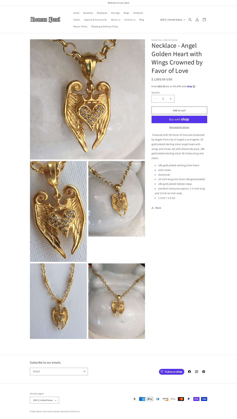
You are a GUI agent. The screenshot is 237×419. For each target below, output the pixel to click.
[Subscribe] (84, 371)
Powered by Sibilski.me (70, 411)
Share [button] (158, 207)
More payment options (179, 127)
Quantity (156, 92)
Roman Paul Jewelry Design (48, 411)
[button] (190, 19)
